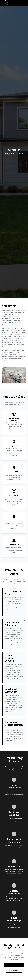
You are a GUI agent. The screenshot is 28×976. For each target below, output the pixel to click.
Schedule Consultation (14, 965)
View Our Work (14, 970)
